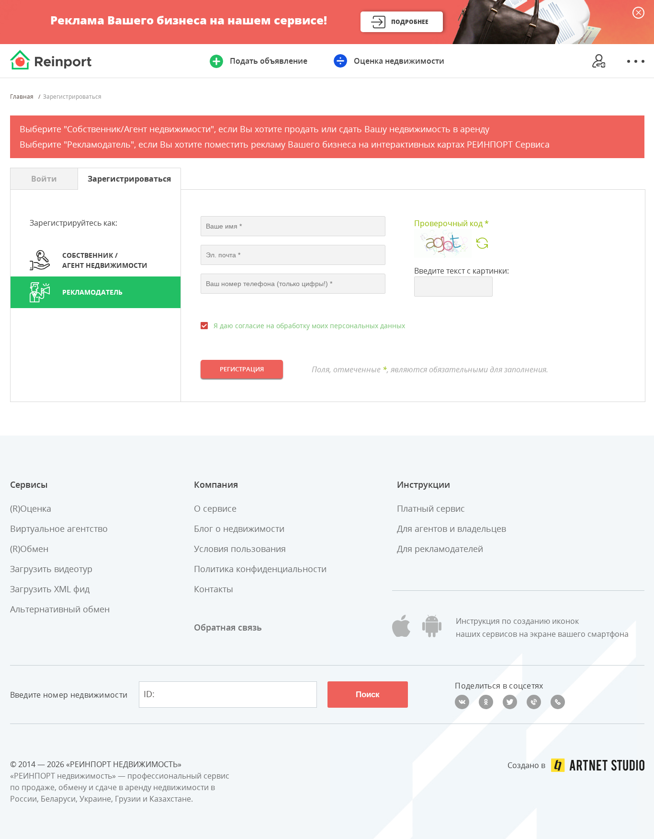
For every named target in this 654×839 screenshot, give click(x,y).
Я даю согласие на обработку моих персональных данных (309, 325)
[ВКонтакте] (462, 702)
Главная (22, 96)
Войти (44, 178)
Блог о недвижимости (239, 528)
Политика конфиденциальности (260, 569)
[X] (510, 702)
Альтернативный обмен (60, 609)
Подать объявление (268, 61)
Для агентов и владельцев (451, 528)
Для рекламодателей (440, 548)
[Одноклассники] (486, 702)
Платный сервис (431, 508)
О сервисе (215, 508)
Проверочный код (451, 223)
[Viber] (534, 702)
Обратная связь (228, 627)
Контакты (213, 589)
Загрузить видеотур (51, 569)
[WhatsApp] (558, 702)
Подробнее (409, 22)
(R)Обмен (29, 548)
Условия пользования (240, 548)
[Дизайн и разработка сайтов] (597, 765)
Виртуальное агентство (59, 528)
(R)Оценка (30, 508)
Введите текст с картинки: (461, 270)
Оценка (399, 61)
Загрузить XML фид (50, 589)
